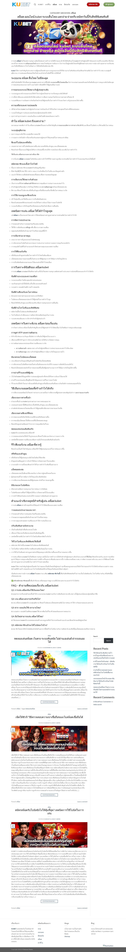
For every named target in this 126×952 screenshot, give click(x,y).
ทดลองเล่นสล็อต (30, 709)
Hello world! (97, 704)
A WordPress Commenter (102, 702)
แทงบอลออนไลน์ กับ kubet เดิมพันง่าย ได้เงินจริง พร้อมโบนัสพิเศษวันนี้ (103, 680)
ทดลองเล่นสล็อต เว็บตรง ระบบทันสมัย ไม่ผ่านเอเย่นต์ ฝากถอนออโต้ (104, 689)
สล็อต (55, 4)
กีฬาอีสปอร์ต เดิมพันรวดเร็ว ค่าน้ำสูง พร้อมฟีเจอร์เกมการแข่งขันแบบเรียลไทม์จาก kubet (104, 655)
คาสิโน (48, 4)
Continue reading (49, 702)
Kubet (40, 4)
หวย (60, 4)
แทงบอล (75, 4)
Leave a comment (82, 709)
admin (59, 647)
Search (95, 636)
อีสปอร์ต (67, 4)
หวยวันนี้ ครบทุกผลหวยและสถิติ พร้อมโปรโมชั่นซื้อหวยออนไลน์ (103, 672)
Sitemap (67, 936)
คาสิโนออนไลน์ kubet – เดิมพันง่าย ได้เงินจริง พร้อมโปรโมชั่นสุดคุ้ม (104, 663)
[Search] (35, 4)
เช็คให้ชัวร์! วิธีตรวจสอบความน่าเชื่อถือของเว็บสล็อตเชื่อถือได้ (49, 717)
